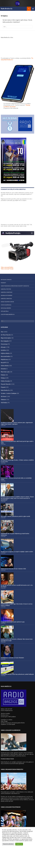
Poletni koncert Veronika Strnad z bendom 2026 (13, 568)
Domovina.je (4, 344)
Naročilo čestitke (6, 289)
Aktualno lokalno (6, 279)
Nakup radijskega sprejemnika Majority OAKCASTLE (15, 285)
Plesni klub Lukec (5, 372)
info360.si (3, 350)
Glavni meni (33, 9)
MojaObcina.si (4, 359)
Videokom (3, 399)
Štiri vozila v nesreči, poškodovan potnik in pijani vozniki (15, 516)
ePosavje (3, 347)
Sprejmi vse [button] (19, 844)
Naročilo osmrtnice (6, 292)
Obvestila (3, 368)
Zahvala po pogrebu (6, 295)
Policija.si (3, 378)
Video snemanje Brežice (7, 267)
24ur (2, 331)
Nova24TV (3, 362)
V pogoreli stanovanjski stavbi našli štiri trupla (12, 622)
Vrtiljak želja (4, 311)
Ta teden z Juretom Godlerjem (8, 393)
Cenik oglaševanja (6, 304)
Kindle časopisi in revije (7, 301)
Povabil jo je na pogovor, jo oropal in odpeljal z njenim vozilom (17, 551)
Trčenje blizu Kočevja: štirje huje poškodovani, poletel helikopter (17, 674)
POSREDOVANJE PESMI (7, 759)
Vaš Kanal (3, 396)
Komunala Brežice (6, 308)
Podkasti (3, 282)
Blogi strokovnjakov (6, 338)
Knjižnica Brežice (5, 353)
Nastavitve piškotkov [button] (8, 844)
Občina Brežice (5, 365)
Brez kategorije (4, 341)
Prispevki (3, 387)
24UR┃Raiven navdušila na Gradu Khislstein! (12, 657)
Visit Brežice (4, 402)
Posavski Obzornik (5, 384)
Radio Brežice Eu (6, 8)
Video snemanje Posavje (7, 268)
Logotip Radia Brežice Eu (8, 314)
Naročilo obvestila (6, 298)
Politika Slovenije (5, 381)
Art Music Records (6, 335)
